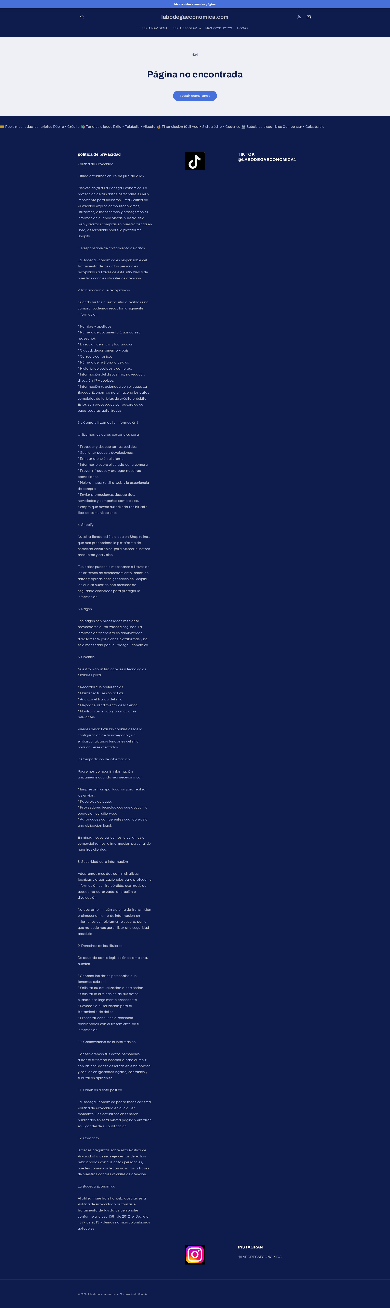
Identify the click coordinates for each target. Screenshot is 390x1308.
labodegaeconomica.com (103, 1294)
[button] (82, 17)
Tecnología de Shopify (133, 1294)
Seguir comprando (195, 95)
